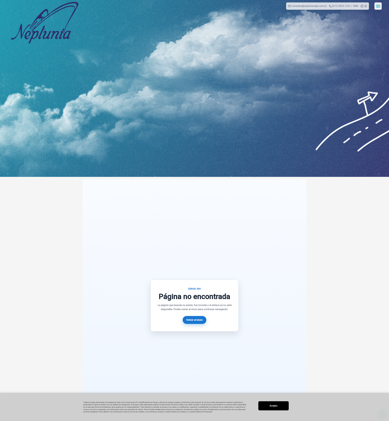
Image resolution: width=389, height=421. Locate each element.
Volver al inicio (194, 319)
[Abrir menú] (378, 6)
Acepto (273, 405)
